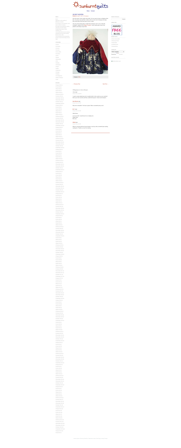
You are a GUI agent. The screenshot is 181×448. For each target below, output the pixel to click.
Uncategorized (59, 75)
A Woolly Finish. (115, 44)
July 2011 (58, 410)
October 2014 (59, 338)
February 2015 (59, 331)
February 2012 (59, 397)
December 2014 (59, 335)
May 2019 (58, 239)
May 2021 (58, 199)
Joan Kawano (75, 101)
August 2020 (58, 215)
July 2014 (58, 344)
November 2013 (59, 359)
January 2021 (59, 206)
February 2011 (59, 419)
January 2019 (59, 246)
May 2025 (58, 110)
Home (88, 10)
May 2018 (58, 261)
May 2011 (58, 414)
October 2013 (59, 360)
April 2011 (58, 416)
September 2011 (59, 406)
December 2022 (59, 164)
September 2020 (59, 213)
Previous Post (76, 84)
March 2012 (58, 395)
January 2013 (59, 377)
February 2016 (59, 311)
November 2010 (59, 425)
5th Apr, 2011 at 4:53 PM (77, 110)
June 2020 (58, 219)
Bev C (74, 109)
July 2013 (58, 366)
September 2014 (59, 340)
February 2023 (59, 160)
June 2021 (58, 197)
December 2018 (59, 248)
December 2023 (59, 142)
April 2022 (58, 178)
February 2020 (59, 226)
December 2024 (59, 120)
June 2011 (58, 412)
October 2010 (59, 427)
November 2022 (59, 166)
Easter (57, 57)
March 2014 (58, 351)
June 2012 (58, 390)
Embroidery (58, 59)
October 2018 (59, 252)
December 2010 (59, 423)
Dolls (57, 55)
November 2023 (59, 143)
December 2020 (59, 208)
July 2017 (58, 280)
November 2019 (59, 232)
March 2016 (58, 309)
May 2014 (58, 348)
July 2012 (58, 388)
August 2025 (58, 105)
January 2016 (59, 313)
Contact (93, 10)
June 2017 (58, 281)
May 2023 (58, 155)
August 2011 (58, 408)
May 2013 (58, 370)
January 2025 (59, 118)
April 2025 (58, 112)
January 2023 (59, 162)
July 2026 (58, 86)
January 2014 (59, 355)
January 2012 (59, 399)
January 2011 (59, 421)
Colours (57, 48)
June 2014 (58, 346)
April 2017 (58, 285)
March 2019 (58, 243)
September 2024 (59, 125)
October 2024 (59, 123)
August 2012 (58, 386)
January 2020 (59, 228)
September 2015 (59, 320)
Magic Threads (87, 25)
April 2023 (58, 156)
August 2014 (58, 342)
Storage (57, 72)
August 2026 (58, 85)
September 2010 (59, 428)
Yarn (57, 79)
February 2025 (59, 116)
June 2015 (58, 324)
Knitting (57, 62)
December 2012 (59, 379)
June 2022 (58, 175)
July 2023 (58, 151)
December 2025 (59, 98)
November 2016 (59, 294)
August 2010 (58, 430)
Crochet (57, 50)
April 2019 (58, 241)
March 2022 (58, 180)
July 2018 (58, 257)
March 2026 (58, 92)
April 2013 (58, 371)
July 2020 (58, 217)
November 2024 (59, 121)
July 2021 (58, 195)
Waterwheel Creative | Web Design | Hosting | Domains (98, 438)
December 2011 (59, 401)
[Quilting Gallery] (116, 61)
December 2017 (59, 270)
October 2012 (59, 383)
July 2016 (58, 302)
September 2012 (59, 384)
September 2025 (59, 103)
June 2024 (58, 131)
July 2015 (58, 322)
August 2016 (58, 300)
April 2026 (58, 90)
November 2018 (59, 250)
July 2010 (58, 432)
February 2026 (59, 94)
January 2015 (59, 333)
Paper (57, 66)
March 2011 (58, 417)
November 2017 (59, 272)
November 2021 (59, 188)
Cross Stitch (58, 51)
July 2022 (58, 173)
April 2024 (58, 134)
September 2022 (59, 169)
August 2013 (58, 364)
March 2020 (58, 224)
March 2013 (58, 373)
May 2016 (58, 305)
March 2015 (58, 329)
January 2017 (59, 291)
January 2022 (59, 184)
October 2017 (59, 274)
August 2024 (58, 127)
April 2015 (58, 327)
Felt (57, 61)
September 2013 (59, 362)
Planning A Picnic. (115, 40)
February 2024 (59, 138)
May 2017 (58, 283)
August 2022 (58, 171)
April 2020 (58, 223)
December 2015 (59, 314)
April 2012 (58, 394)
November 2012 (59, 381)
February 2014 (59, 353)
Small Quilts (114, 42)
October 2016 (59, 296)
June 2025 (58, 109)
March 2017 (58, 287)
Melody (74, 122)
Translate (121, 54)
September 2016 (59, 298)
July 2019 (58, 237)
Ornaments (58, 64)
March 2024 (58, 136)
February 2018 (59, 267)
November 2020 (59, 210)
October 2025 (59, 101)
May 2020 (58, 221)
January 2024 (59, 140)
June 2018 (58, 259)
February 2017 (59, 289)
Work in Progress (59, 77)
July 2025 (58, 107)
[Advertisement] (89, 81)
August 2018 (58, 256)
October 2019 (59, 234)
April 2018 (58, 263)
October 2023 (59, 145)
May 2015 (58, 326)
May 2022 (58, 177)
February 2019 (59, 245)
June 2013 (58, 368)
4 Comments (86, 16)
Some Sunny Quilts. (116, 38)
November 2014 (59, 337)
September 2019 (59, 235)
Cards (57, 44)
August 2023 (58, 149)
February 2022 (59, 182)
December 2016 (59, 292)
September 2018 (59, 254)
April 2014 (58, 349)
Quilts (57, 68)
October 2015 (59, 318)
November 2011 (59, 403)
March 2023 (58, 158)
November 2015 (59, 316)
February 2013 (59, 375)
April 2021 (58, 200)
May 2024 (58, 132)
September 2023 (59, 147)
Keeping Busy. (115, 46)
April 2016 (58, 307)
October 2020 (59, 212)
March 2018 (58, 265)
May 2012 (58, 392)
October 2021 (59, 189)
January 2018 (59, 269)
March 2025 (58, 114)
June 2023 (58, 153)
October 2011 (59, 405)
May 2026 (58, 88)
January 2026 (59, 96)
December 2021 (59, 186)
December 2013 (59, 357)
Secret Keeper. (78, 14)
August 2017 (58, 278)
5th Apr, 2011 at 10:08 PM (77, 93)
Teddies (57, 73)
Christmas (58, 46)
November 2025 (59, 99)
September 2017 (59, 276)
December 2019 (59, 230)
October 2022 (59, 167)
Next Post (105, 84)
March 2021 (58, 202)
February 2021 (59, 204)
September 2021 (59, 191)
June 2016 (58, 303)
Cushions (58, 53)
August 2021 (58, 193)
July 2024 (58, 129)
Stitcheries (58, 70)
